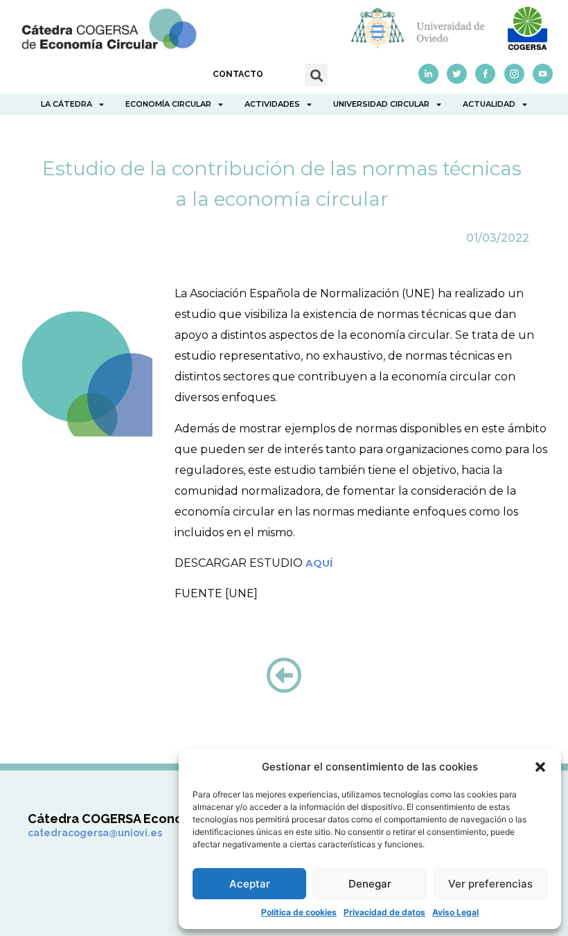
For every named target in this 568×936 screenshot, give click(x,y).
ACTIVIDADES (272, 104)
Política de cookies (299, 912)
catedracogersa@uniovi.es (95, 832)
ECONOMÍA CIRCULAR (168, 104)
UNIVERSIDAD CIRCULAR (381, 104)
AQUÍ (318, 563)
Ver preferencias (490, 883)
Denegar (369, 883)
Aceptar (249, 883)
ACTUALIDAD (489, 104)
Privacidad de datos (384, 912)
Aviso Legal (455, 912)
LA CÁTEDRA (66, 104)
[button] (540, 767)
